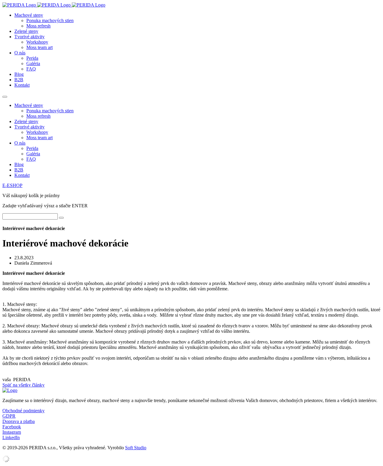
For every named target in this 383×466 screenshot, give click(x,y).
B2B (18, 79)
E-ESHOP (12, 185)
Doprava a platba (18, 421)
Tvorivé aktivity (29, 36)
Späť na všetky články (23, 384)
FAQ (31, 68)
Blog (19, 74)
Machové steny (28, 15)
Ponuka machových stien (50, 20)
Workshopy (37, 42)
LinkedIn (11, 437)
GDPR (9, 416)
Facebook (11, 426)
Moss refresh (38, 25)
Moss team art (39, 47)
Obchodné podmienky (23, 410)
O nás (19, 52)
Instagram (11, 432)
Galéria (33, 63)
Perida (32, 58)
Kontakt (22, 85)
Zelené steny (26, 31)
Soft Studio (135, 447)
